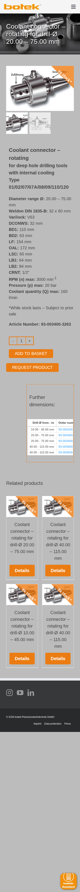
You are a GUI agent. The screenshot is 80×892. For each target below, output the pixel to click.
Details (22, 570)
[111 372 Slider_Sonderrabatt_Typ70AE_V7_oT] (22, 5)
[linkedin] (30, 692)
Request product (32, 367)
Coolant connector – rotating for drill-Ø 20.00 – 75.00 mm (22, 538)
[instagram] (9, 692)
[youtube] (20, 692)
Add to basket (31, 353)
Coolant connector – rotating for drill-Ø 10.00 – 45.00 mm (22, 626)
